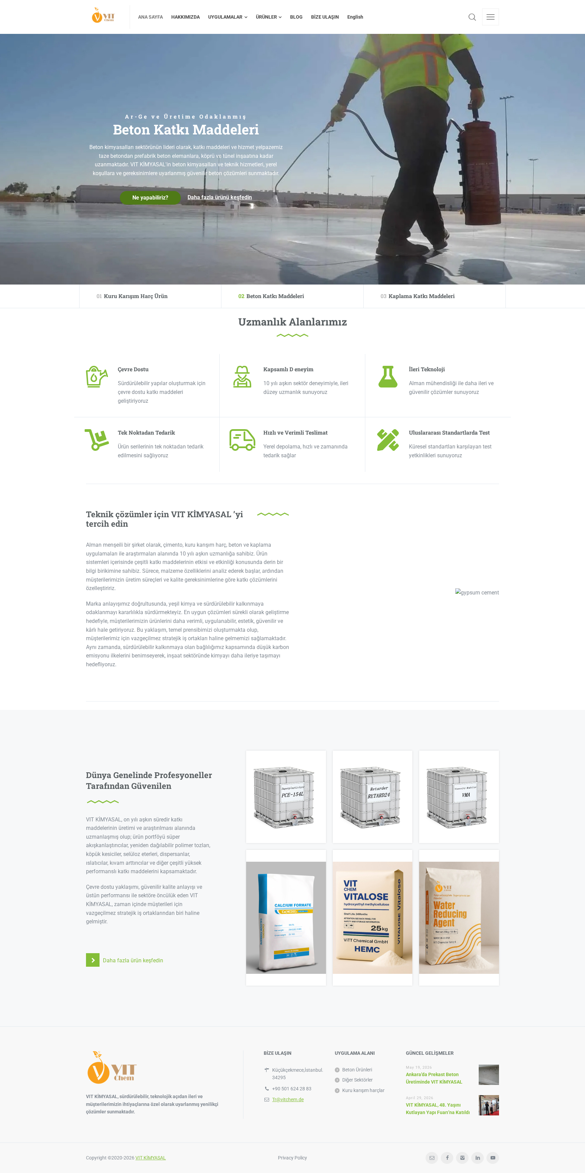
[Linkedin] (477, 1158)
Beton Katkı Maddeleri (271, 295)
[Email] (432, 1158)
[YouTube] (492, 1158)
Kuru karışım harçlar (363, 1090)
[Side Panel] (490, 16)
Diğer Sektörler (357, 1080)
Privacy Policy (292, 1157)
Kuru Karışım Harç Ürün (132, 295)
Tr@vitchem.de (288, 1099)
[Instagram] (462, 1158)
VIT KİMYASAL (150, 1157)
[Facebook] (447, 1158)
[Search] (472, 16)
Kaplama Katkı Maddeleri (418, 295)
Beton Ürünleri (357, 1069)
